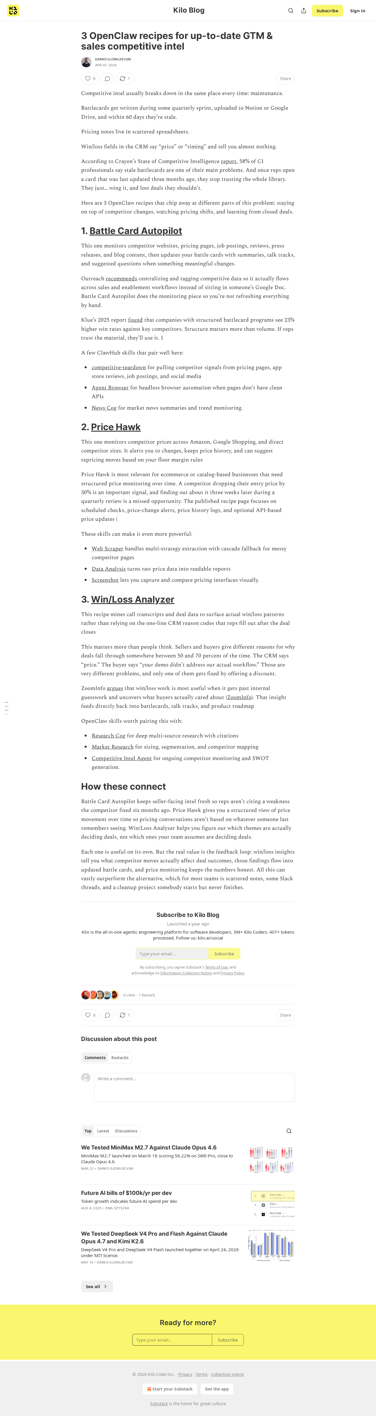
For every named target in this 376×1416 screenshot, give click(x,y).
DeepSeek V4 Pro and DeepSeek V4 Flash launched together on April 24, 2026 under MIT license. (160, 1252)
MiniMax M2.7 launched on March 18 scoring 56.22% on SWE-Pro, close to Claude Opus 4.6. (157, 1158)
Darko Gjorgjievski (113, 59)
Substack (159, 1403)
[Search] (291, 10)
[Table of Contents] (6, 708)
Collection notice (227, 1374)
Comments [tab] (95, 1057)
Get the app (217, 1389)
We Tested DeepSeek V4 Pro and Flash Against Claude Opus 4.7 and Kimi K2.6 (154, 1237)
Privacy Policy (232, 973)
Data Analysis (109, 569)
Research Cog (108, 736)
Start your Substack (172, 1389)
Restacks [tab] (119, 1057)
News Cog (104, 408)
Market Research (113, 747)
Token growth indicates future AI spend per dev (129, 1201)
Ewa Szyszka (117, 1208)
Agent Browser (110, 388)
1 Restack (147, 995)
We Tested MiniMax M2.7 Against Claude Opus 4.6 (149, 1147)
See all (93, 1286)
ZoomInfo (239, 697)
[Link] (73, 230)
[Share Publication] (304, 10)
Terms (202, 1374)
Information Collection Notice (186, 973)
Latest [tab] (103, 1131)
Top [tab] (88, 1131)
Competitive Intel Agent (122, 758)
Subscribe (327, 10)
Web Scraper (107, 549)
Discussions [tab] (126, 1131)
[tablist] (106, 1058)
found (135, 320)
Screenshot (105, 580)
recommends (121, 278)
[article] (188, 1162)
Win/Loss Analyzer (132, 599)
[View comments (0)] (107, 78)
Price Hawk (116, 426)
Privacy (185, 1374)
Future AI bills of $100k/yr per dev (126, 1193)
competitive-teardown (119, 367)
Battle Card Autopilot (136, 230)
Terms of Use (216, 967)
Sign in (357, 10)
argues (115, 688)
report (228, 161)
